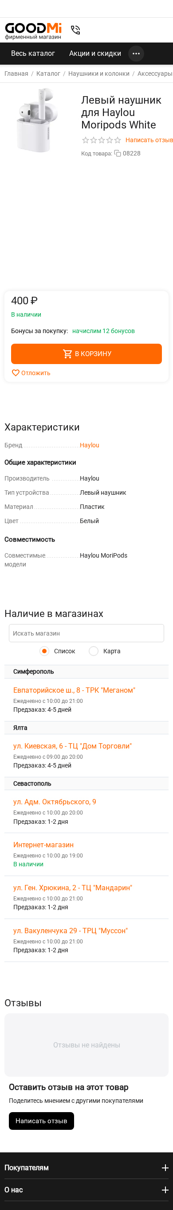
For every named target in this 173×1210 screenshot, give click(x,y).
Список (64, 651)
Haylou (89, 445)
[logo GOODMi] (33, 31)
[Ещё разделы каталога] (136, 54)
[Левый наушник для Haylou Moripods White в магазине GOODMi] (37, 120)
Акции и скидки (95, 53)
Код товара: (96, 153)
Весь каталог (33, 53)
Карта (111, 651)
